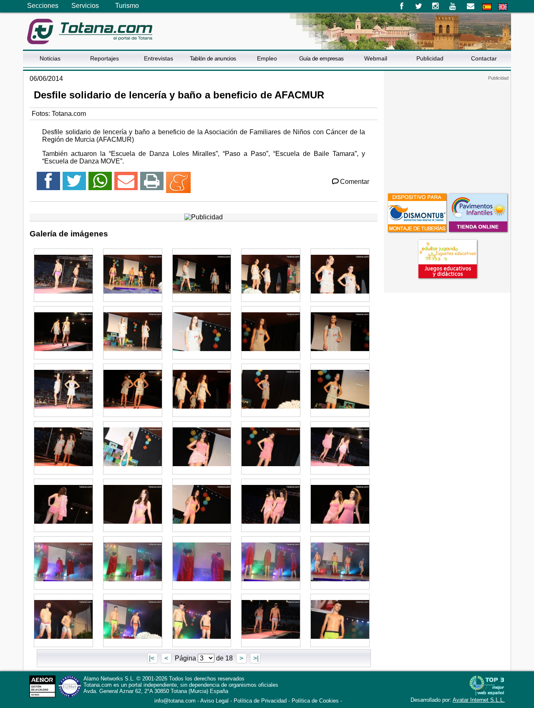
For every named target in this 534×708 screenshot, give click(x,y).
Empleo (267, 58)
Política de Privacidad (260, 701)
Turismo (127, 5)
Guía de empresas (321, 58)
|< (152, 658)
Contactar (484, 58)
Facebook (401, 6)
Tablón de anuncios (213, 58)
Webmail (375, 58)
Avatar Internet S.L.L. (479, 700)
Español (487, 7)
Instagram (435, 6)
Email (470, 6)
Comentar (354, 181)
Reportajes (104, 58)
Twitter (418, 6)
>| (255, 658)
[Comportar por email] (126, 184)
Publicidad (429, 58)
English (503, 7)
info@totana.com (175, 701)
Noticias (50, 58)
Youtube (453, 6)
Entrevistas (158, 58)
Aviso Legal (214, 701)
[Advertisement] (447, 133)
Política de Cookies (315, 701)
